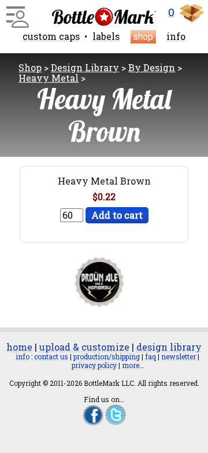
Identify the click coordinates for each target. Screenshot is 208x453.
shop (143, 36)
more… (133, 365)
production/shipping (106, 356)
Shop (30, 67)
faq (150, 356)
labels (106, 36)
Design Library (85, 67)
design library (169, 347)
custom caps (51, 36)
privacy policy (94, 365)
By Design (151, 67)
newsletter (178, 356)
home (19, 347)
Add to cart (117, 215)
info (175, 36)
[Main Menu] (16, 13)
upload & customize (84, 347)
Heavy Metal (48, 78)
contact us (51, 356)
